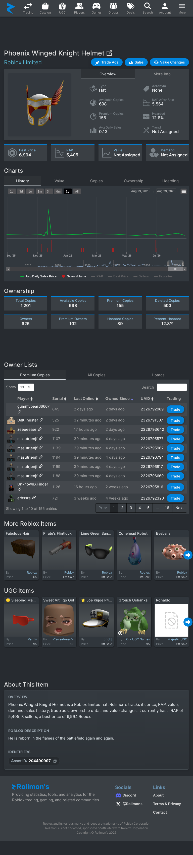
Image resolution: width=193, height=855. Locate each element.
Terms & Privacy (167, 804)
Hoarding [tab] (170, 180)
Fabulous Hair (17, 533)
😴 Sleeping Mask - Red (26, 600)
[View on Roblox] (109, 53)
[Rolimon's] (11, 8)
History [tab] (22, 180)
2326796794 (152, 457)
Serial (57, 398)
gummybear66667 (33, 406)
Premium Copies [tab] (35, 375)
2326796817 (152, 466)
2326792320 (152, 498)
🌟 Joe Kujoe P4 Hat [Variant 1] (107, 600)
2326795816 (152, 486)
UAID (145, 398)
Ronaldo (163, 600)
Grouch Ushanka (133, 600)
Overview (108, 74)
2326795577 (152, 438)
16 (167, 507)
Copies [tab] (96, 180)
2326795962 (152, 448)
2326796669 (152, 475)
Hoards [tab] (158, 375)
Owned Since (117, 398)
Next (179, 507)
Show (12, 387)
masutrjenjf (27, 438)
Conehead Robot (133, 533)
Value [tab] (59, 180)
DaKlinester (27, 420)
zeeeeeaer (26, 429)
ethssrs (24, 498)
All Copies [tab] (96, 375)
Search (148, 387)
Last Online (84, 398)
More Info (162, 74)
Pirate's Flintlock (57, 533)
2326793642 (152, 429)
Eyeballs (163, 533)
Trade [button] (175, 409)
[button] (107, 62)
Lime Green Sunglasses (101, 533)
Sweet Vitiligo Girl (58, 600)
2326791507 (152, 420)
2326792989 (152, 409)
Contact (160, 812)
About (158, 795)
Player (23, 398)
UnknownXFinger (32, 484)
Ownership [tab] (133, 180)
